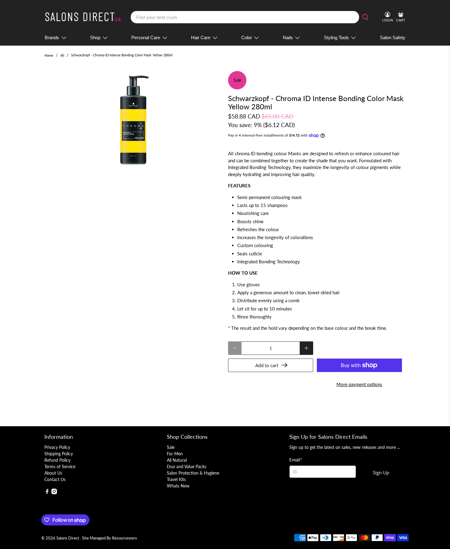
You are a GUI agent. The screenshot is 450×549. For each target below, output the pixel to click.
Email (295, 459)
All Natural (177, 460)
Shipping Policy (58, 453)
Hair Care (200, 37)
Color (246, 37)
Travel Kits (176, 479)
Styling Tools (336, 37)
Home (48, 55)
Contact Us (55, 479)
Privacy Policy (57, 447)
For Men (175, 453)
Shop (95, 37)
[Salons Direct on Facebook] (47, 492)
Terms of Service (59, 466)
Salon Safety (392, 37)
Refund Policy (57, 460)
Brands (52, 37)
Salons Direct (68, 538)
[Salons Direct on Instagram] (54, 492)
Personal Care (145, 37)
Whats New (178, 485)
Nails (288, 37)
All (62, 55)
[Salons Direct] (83, 17)
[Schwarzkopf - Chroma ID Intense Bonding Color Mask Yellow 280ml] (133, 121)
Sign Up (381, 472)
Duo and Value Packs (186, 466)
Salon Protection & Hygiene (193, 473)
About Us (53, 473)
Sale (170, 447)
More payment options (359, 384)
